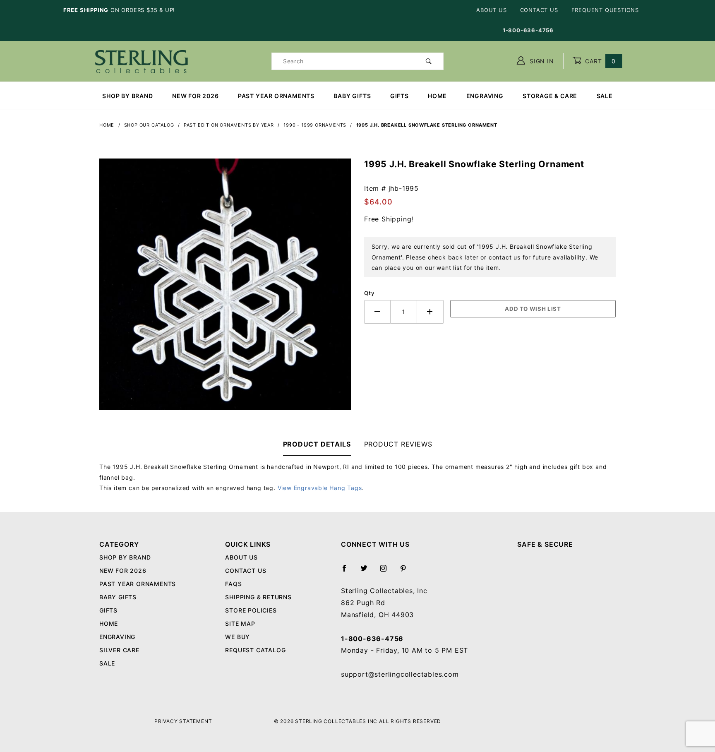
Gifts (399, 95)
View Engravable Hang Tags (320, 487)
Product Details (317, 444)
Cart (599, 61)
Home (437, 95)
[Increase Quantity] (430, 312)
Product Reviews (398, 444)
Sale (605, 95)
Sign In (541, 61)
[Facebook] (348, 571)
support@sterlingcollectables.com (400, 674)
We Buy (237, 636)
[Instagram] (387, 571)
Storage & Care (550, 95)
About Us (491, 10)
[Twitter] (367, 571)
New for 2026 (195, 95)
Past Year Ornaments (276, 95)
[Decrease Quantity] (377, 312)
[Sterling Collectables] (141, 60)
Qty (369, 293)
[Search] (429, 61)
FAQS (233, 583)
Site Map (240, 623)
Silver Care (119, 649)
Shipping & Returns (258, 597)
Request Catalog (255, 649)
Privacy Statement (183, 721)
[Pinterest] (406, 571)
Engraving (485, 95)
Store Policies (250, 610)
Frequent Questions (605, 10)
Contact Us (539, 10)
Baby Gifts (352, 95)
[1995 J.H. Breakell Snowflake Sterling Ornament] (225, 288)
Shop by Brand (127, 95)
